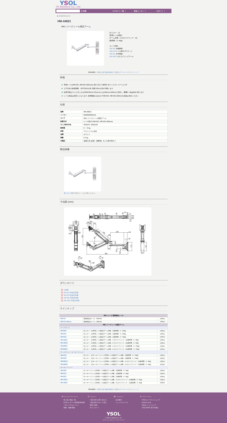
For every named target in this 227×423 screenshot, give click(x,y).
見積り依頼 (93, 405)
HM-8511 (63, 334)
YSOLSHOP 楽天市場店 (150, 408)
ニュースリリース (122, 402)
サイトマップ (120, 420)
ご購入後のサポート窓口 (98, 402)
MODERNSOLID (64, 16)
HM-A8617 (64, 380)
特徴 (98, 72)
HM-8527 (63, 376)
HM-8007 (63, 370)
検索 (84, 11)
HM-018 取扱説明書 (71, 295)
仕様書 (66, 290)
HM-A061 (113, 56)
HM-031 (63, 318)
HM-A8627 (64, 383)
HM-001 (112, 48)
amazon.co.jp (146, 402)
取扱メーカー (139, 11)
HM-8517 (63, 373)
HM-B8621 (64, 349)
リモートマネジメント (71, 405)
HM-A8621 (64, 343)
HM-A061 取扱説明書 (71, 300)
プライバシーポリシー (109, 420)
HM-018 (112, 51)
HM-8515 (63, 355)
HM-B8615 (64, 361)
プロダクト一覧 (118, 11)
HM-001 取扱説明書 (71, 293)
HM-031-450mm (66, 322)
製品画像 (109, 72)
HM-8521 (63, 337)
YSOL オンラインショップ (151, 400)
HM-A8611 (64, 340)
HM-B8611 (64, 346)
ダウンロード (123, 72)
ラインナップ (134, 72)
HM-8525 (63, 358)
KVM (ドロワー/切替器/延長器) (74, 402)
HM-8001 (63, 331)
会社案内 (119, 400)
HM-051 (112, 54)
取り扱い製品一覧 (70, 400)
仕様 (102, 72)
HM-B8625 (64, 364)
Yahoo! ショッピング (149, 405)
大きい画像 (69, 193)
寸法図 (115, 72)
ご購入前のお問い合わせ (98, 400)
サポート (160, 11)
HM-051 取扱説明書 (71, 298)
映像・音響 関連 (69, 408)
